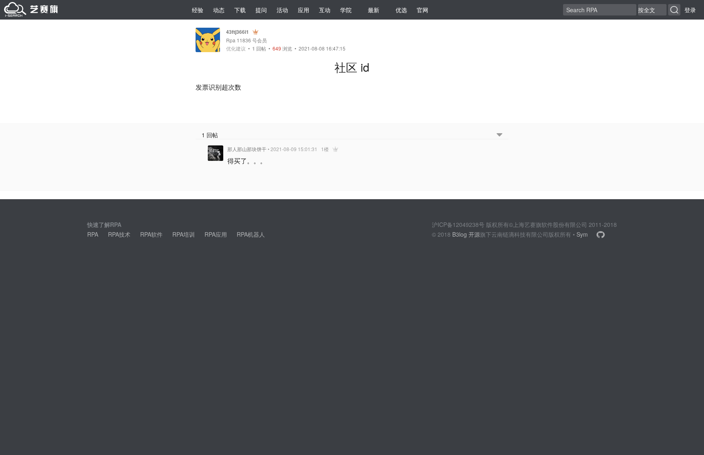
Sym (582, 234)
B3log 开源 (466, 234)
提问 (261, 10)
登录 (690, 10)
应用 (303, 10)
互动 (324, 10)
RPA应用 (216, 234)
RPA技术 (119, 234)
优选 (401, 10)
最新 (373, 10)
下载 (240, 10)
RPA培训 (183, 234)
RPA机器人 (251, 234)
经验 (197, 10)
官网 (422, 10)
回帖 (259, 48)
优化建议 (236, 48)
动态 (218, 10)
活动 (282, 10)
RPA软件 (151, 234)
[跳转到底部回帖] (499, 135)
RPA (92, 234)
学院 (346, 10)
